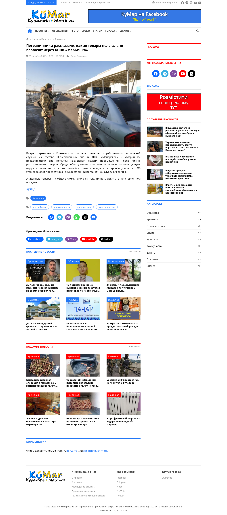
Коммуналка (174, 246)
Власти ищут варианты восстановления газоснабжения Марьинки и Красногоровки (181, 189)
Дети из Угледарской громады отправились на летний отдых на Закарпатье (41, 326)
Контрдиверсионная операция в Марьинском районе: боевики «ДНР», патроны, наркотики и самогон (41, 382)
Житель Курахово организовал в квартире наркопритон (41, 421)
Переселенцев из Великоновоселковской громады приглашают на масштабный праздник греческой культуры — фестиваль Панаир (81, 326)
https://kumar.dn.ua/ (172, 506)
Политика (174, 259)
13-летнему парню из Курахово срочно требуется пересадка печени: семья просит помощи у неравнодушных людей (83, 287)
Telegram (121, 482)
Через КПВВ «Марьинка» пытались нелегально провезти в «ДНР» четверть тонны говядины (83, 382)
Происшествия (36, 261)
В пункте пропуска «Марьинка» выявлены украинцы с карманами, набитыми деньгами (179, 174)
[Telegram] (60, 217)
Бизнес (174, 266)
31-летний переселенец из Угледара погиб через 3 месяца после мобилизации (123, 287)
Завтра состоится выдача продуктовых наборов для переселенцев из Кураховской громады (123, 326)
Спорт (174, 232)
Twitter (120, 495)
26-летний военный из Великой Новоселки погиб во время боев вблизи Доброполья (42, 287)
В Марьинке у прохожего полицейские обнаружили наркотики (180, 159)
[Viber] (68, 217)
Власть (174, 252)
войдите (71, 450)
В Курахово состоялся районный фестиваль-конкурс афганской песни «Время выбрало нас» (182, 132)
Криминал (38, 198)
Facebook (121, 477)
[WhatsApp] (77, 217)
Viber (119, 486)
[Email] (93, 217)
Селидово (167, 477)
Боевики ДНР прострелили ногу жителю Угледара (123, 381)
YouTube (121, 491)
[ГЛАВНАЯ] (30, 31)
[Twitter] (85, 217)
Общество (73, 261)
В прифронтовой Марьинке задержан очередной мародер (123, 421)
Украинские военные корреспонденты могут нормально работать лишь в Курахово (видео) (181, 146)
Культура (73, 299)
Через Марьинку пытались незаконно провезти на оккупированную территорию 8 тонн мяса (82, 421)
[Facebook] (51, 217)
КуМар (30, 189)
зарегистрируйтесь (95, 450)
